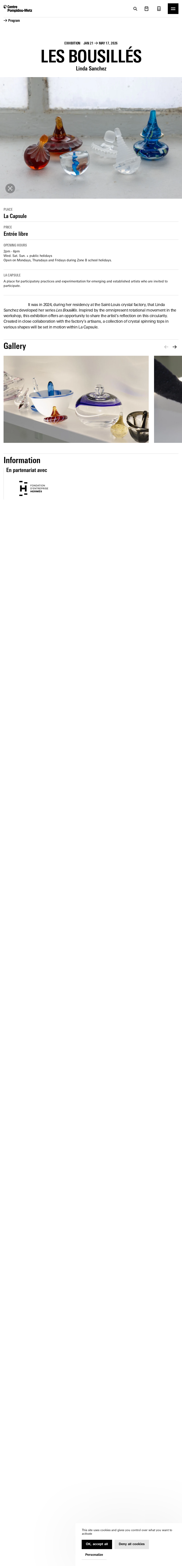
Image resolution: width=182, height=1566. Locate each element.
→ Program (12, 21)
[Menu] (173, 8)
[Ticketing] (159, 8)
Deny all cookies (132, 1544)
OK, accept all (97, 1544)
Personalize (94, 1555)
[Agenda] (146, 8)
